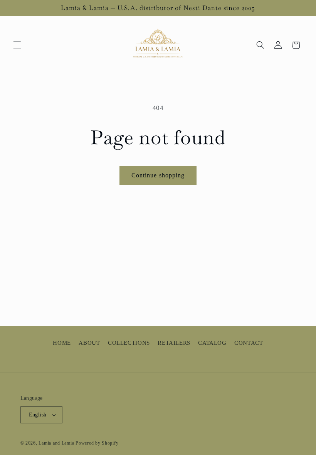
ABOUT (89, 343)
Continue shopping (158, 175)
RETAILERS (174, 343)
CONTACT (248, 343)
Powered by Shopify (97, 443)
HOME (62, 343)
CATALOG (212, 343)
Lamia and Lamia (56, 443)
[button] (17, 45)
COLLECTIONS (129, 343)
